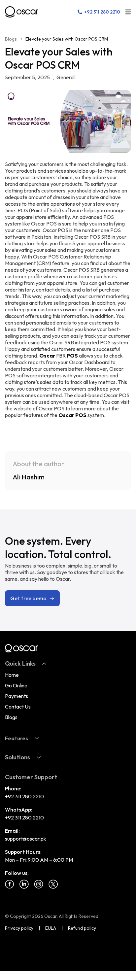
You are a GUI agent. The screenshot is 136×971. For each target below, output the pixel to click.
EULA (50, 928)
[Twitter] (53, 884)
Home (12, 675)
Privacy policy (19, 928)
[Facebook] (9, 884)
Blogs (11, 39)
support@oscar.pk (25, 838)
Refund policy (82, 928)
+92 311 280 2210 (24, 796)
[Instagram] (38, 884)
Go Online (16, 685)
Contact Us (18, 706)
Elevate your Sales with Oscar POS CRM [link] (66, 39)
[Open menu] (128, 11)
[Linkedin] (24, 884)
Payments (16, 696)
